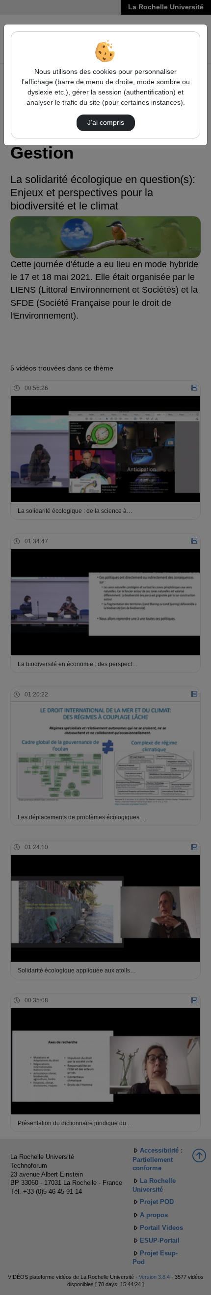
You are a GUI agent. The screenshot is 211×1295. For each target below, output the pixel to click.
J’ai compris (105, 122)
